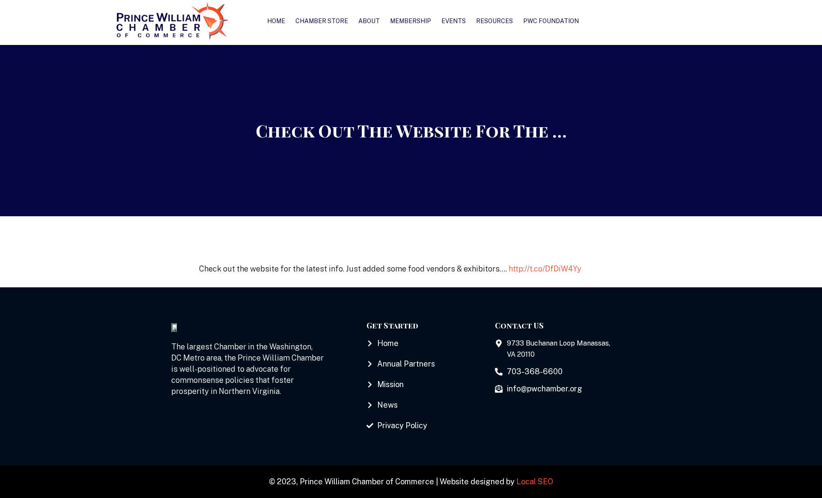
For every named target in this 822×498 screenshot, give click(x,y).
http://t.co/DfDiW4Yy (545, 268)
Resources (494, 21)
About (369, 21)
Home (276, 21)
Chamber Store (321, 21)
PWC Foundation (551, 21)
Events (453, 21)
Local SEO (534, 481)
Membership (410, 21)
